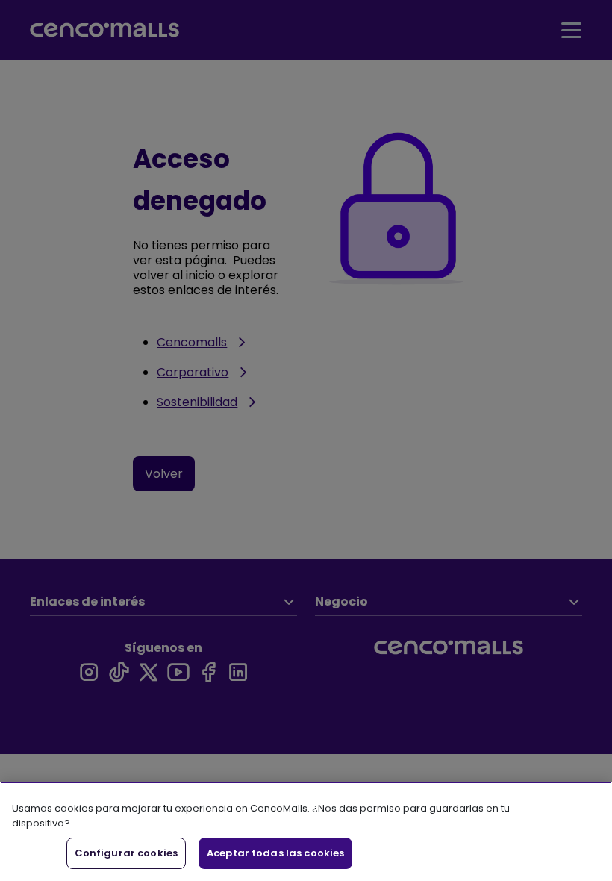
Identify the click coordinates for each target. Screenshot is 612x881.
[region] (306, 831)
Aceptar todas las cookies (275, 853)
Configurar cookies (126, 853)
